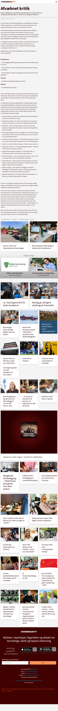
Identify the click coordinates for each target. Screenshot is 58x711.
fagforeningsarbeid (24, 219)
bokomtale (14, 219)
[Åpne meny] (56, 2)
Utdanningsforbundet (31, 673)
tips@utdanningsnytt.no (31, 671)
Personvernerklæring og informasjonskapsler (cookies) (29, 680)
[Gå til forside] (8, 1)
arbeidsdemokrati (5, 219)
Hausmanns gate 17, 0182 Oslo (31, 675)
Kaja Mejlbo (34, 669)
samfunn (32, 219)
